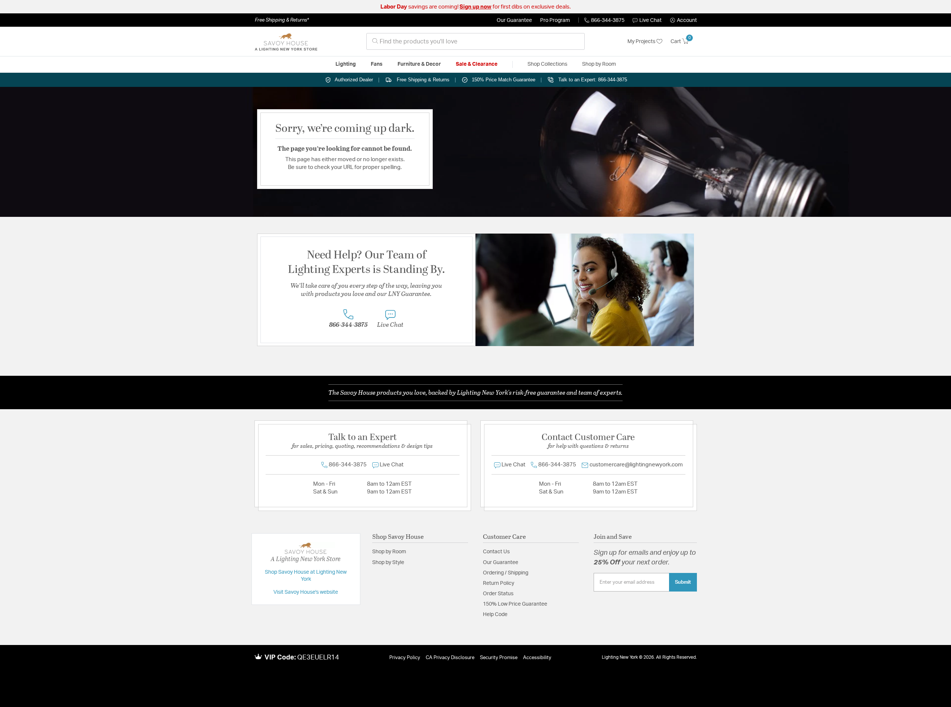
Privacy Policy (404, 657)
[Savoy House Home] (286, 42)
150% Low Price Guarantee (515, 604)
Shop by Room (389, 551)
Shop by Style (388, 562)
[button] (683, 20)
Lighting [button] (345, 64)
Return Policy (498, 583)
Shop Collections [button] (547, 64)
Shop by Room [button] (599, 64)
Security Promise (498, 657)
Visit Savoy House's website (305, 592)
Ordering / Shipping (505, 573)
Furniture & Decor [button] (419, 64)
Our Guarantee (514, 20)
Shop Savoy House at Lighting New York (306, 576)
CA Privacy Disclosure (450, 657)
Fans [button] (377, 64)
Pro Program (555, 20)
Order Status (498, 593)
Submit (683, 582)
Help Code (495, 614)
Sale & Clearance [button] (476, 64)
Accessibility (537, 657)
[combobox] (475, 41)
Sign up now (475, 7)
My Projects (641, 41)
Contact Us (496, 551)
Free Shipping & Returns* (282, 20)
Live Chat (650, 20)
